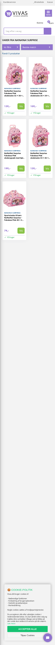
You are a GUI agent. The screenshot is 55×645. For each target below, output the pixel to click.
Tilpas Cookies (28, 635)
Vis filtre (7, 47)
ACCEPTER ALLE (27, 629)
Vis (21, 106)
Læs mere (11, 623)
